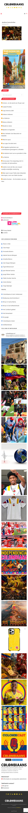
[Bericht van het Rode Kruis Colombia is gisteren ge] (14, 430)
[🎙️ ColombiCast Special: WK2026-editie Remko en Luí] (14, 745)
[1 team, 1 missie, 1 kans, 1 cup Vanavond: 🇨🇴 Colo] (14, 613)
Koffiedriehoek (7, 325)
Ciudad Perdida (7, 107)
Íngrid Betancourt (8, 267)
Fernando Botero (8, 251)
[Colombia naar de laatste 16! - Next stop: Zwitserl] (14, 692)
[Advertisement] (14, 197)
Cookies (5, 233)
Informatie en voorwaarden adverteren (14, 779)
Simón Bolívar (7, 282)
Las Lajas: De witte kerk (9, 143)
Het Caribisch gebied (9, 309)
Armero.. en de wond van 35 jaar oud (13, 103)
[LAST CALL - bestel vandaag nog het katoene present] (14, 482)
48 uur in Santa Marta (9, 302)
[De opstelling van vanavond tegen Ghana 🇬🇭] (14, 718)
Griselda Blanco (7, 259)
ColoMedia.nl (18, 807)
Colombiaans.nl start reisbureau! (12, 294)
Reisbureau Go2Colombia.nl (11, 298)
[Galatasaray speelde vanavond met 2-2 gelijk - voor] (14, 403)
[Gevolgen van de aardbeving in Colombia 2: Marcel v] (14, 351)
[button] (25, 1)
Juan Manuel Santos (9, 270)
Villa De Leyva (7, 139)
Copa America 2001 (8, 110)
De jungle (6, 317)
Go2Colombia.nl (7, 218)
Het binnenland (7, 313)
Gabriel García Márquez (10, 255)
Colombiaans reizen (9, 321)
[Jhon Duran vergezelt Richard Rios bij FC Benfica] (14, 535)
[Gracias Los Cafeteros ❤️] (14, 587)
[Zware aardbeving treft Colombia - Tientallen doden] (14, 456)
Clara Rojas (6, 248)
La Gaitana (5, 157)
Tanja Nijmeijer (7, 286)
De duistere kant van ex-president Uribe (14, 153)
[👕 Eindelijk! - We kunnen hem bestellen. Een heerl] (14, 508)
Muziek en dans (7, 126)
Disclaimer (6, 788)
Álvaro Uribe (6, 244)
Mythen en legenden (9, 130)
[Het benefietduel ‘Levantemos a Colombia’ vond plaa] (14, 377)
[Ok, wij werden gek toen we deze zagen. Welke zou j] (14, 640)
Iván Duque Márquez (9, 263)
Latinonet (6, 220)
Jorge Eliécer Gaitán (9, 274)
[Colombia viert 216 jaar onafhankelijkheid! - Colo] (14, 561)
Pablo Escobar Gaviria (9, 278)
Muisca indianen (7, 122)
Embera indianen (8, 114)
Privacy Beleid (7, 230)
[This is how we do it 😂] (14, 666)
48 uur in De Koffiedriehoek (11, 306)
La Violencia (6, 118)
